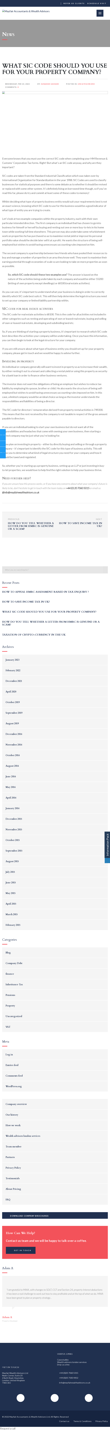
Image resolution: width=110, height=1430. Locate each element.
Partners (10, 1157)
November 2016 (14, 744)
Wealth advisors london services (23, 1136)
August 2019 (12, 723)
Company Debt (14, 963)
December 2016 (14, 734)
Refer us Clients (74, 3)
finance (10, 974)
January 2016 (12, 808)
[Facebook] (47, 3)
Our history (12, 1114)
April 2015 (11, 903)
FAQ (8, 1199)
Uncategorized (86, 84)
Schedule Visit (96, 3)
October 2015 (13, 840)
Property (10, 1005)
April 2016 (11, 797)
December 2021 (14, 681)
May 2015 (10, 893)
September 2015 (14, 850)
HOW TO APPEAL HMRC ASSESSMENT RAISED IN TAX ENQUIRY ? (45, 592)
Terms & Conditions (82, 1421)
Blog (8, 952)
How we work (13, 1125)
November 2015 (14, 829)
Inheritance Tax (14, 984)
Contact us (64, 1421)
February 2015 (13, 925)
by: (48, 84)
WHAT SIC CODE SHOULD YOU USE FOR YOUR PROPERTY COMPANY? (49, 612)
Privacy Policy (13, 1167)
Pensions (10, 995)
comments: (12, 87)
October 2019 (13, 702)
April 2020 (11, 691)
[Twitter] (52, 3)
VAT (8, 1027)
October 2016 (13, 755)
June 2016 (11, 776)
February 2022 (13, 670)
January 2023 (12, 659)
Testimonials (13, 1178)
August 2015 (12, 861)
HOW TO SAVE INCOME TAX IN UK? (26, 602)
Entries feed (12, 1065)
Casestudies (63, 1359)
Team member (13, 1146)
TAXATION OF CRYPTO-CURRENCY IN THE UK (34, 635)
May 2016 (10, 787)
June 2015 (11, 882)
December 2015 (14, 819)
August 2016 (12, 766)
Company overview (16, 1104)
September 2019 (14, 712)
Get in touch (22, 1250)
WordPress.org (14, 1086)
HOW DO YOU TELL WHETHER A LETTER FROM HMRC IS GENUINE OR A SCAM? (51, 623)
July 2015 (10, 872)
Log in (9, 1054)
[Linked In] (57, 3)
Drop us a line (63, 1364)
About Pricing (13, 1189)
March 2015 (12, 914)
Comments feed (14, 1075)
